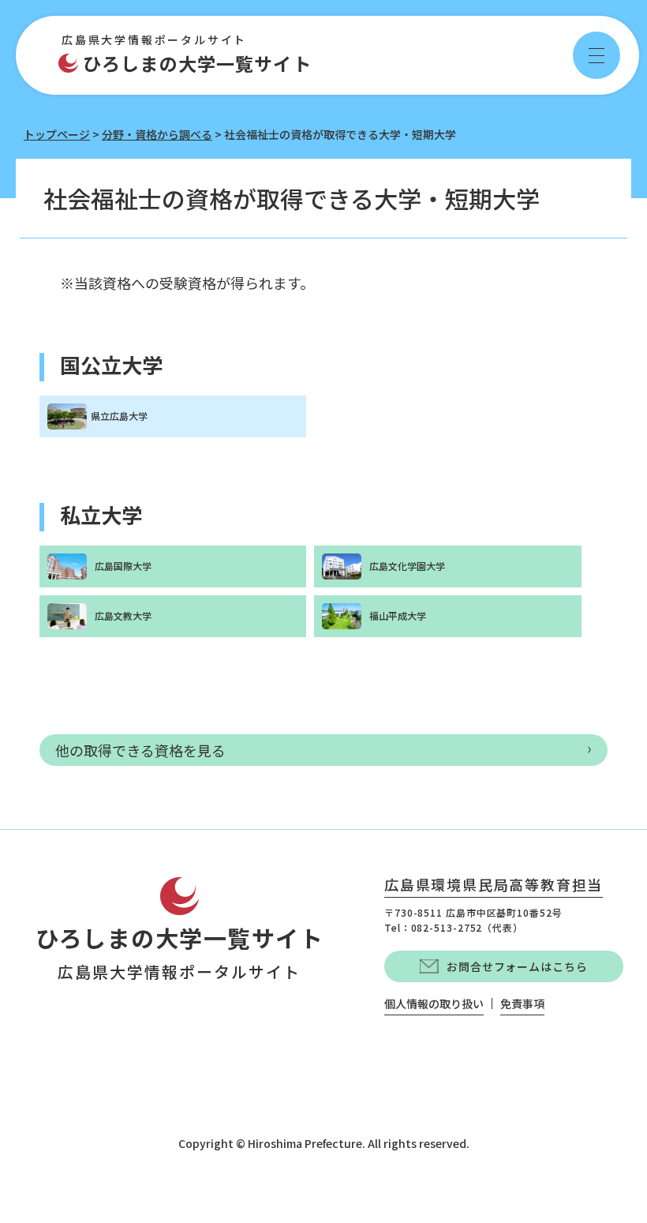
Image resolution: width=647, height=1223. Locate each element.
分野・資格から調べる (157, 134)
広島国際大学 (123, 565)
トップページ (57, 134)
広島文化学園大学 (407, 565)
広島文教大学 (123, 615)
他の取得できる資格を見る (140, 750)
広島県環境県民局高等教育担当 (493, 886)
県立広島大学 (119, 415)
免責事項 (522, 1003)
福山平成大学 (397, 615)
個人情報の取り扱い (434, 1003)
